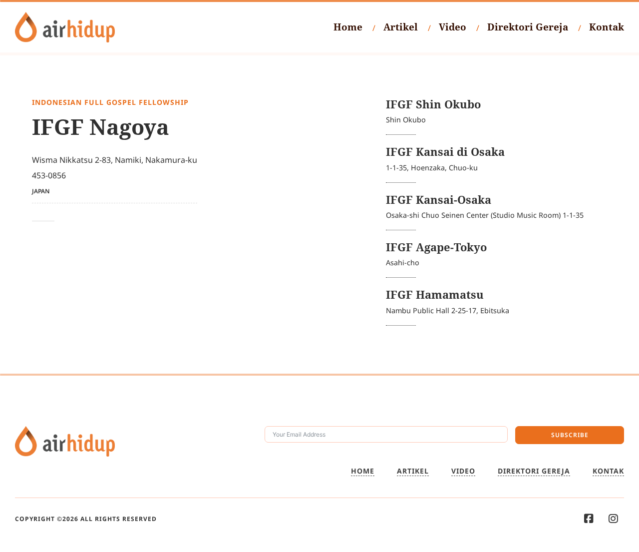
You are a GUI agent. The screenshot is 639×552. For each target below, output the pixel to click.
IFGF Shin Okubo (433, 104)
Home (347, 26)
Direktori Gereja (527, 26)
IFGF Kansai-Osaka (438, 199)
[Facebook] (589, 519)
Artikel (400, 26)
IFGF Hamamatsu (435, 294)
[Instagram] (613, 519)
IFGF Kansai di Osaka (445, 151)
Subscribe (570, 435)
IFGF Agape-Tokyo (436, 247)
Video (452, 26)
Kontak (606, 26)
